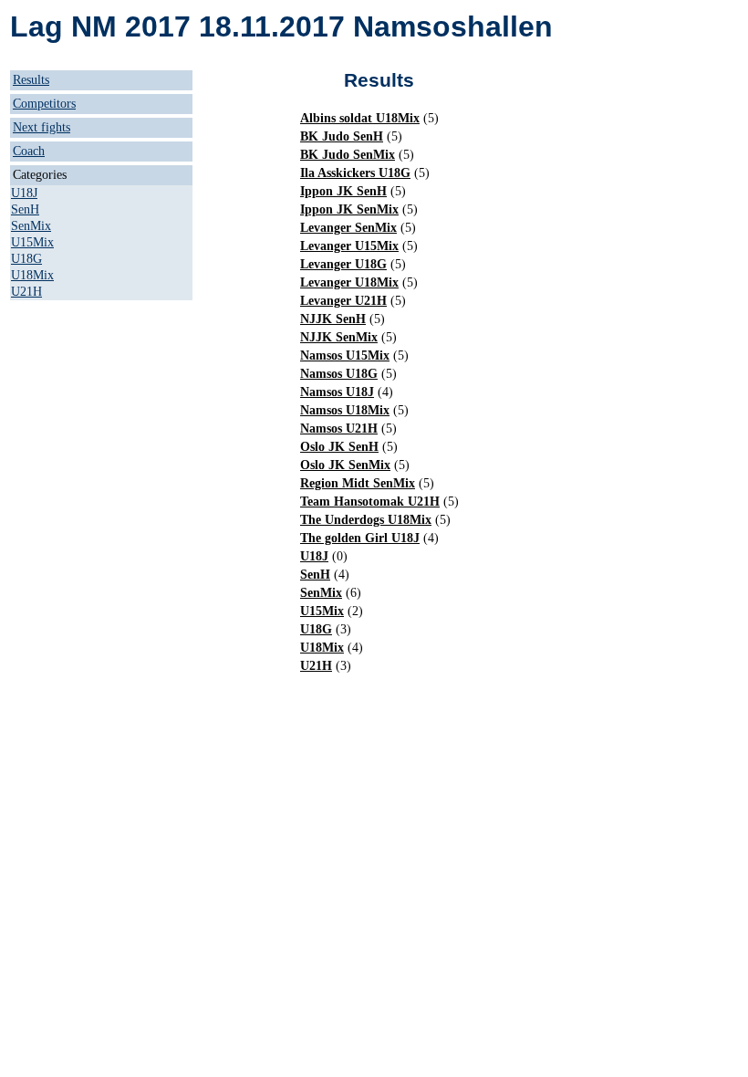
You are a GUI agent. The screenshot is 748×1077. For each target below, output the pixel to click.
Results (31, 80)
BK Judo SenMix (347, 155)
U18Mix (32, 275)
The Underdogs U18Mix (365, 520)
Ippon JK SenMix (349, 209)
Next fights (41, 127)
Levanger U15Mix (349, 246)
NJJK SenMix (339, 337)
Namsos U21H (339, 428)
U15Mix (32, 242)
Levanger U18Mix (349, 282)
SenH (25, 209)
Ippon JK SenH (343, 191)
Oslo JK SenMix (345, 465)
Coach (29, 151)
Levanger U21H (343, 301)
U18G (26, 259)
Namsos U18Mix (345, 410)
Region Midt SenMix (357, 483)
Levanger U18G (343, 264)
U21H (26, 291)
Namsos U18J (337, 392)
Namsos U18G (339, 374)
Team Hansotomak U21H (370, 501)
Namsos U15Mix (345, 355)
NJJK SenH (333, 319)
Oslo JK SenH (339, 447)
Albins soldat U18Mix (360, 118)
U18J (24, 193)
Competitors (44, 103)
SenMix (31, 226)
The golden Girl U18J (360, 538)
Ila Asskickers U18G (355, 173)
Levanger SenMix (348, 228)
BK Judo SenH (341, 136)
